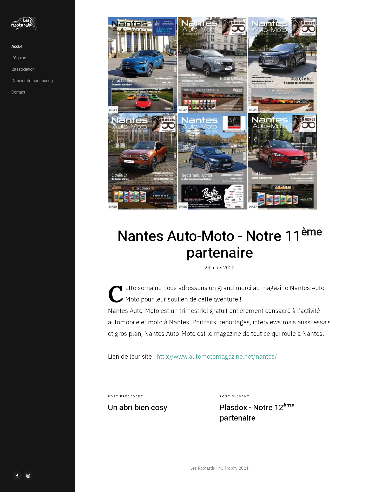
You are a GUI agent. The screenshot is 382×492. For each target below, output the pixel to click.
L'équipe (18, 58)
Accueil (17, 46)
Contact (18, 92)
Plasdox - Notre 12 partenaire (257, 409)
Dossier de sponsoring (32, 81)
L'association (23, 69)
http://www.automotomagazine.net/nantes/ (216, 356)
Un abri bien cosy (137, 404)
